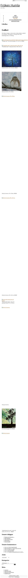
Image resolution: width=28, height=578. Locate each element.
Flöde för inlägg (7, 571)
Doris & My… (7, 540)
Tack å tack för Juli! (8, 539)
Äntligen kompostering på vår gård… (16, 552)
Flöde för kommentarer (9, 572)
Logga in (6, 570)
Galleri (15, 18)
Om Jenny (15, 17)
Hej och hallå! (7, 541)
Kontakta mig (15, 21)
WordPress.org (7, 573)
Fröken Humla (10, 5)
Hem (15, 15)
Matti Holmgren (7, 548)
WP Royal (17, 576)
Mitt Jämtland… (7, 538)
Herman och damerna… (9, 537)
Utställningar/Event (15, 20)
